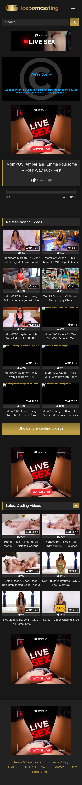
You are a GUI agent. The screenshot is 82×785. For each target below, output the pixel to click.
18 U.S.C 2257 (35, 767)
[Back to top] (69, 773)
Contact (58, 767)
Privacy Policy (58, 762)
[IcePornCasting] (33, 8)
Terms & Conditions (27, 762)
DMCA (13, 767)
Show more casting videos (41, 428)
